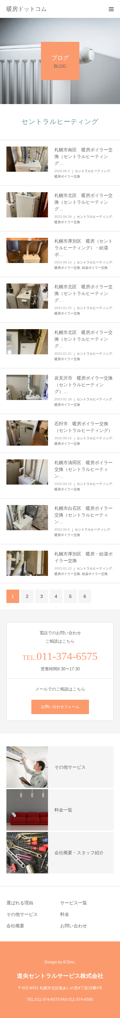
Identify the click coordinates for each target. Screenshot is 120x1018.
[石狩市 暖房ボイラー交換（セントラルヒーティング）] (27, 433)
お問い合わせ (73, 925)
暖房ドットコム (26, 9)
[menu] (111, 9)
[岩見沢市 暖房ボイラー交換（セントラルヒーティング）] (27, 387)
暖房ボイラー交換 (67, 176)
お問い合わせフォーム (60, 707)
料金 (64, 914)
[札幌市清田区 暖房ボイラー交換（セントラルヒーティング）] (27, 472)
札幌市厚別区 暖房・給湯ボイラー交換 (83, 557)
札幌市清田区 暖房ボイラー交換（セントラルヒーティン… (83, 469)
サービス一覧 (73, 902)
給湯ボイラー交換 (95, 267)
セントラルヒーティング (92, 171)
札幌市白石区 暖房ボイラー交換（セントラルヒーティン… (83, 515)
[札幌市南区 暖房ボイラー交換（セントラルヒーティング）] (27, 159)
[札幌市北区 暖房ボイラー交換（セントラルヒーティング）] (27, 205)
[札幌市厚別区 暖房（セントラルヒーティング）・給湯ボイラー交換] (27, 250)
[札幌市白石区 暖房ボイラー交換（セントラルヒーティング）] (27, 518)
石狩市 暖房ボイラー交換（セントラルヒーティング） (83, 427)
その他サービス (22, 914)
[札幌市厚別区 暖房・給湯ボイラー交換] (27, 563)
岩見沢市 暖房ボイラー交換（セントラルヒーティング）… (83, 384)
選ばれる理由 (19, 902)
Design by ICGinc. (60, 962)
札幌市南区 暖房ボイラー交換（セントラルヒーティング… (83, 156)
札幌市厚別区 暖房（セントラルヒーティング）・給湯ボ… (83, 247)
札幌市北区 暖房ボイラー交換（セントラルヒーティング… (83, 202)
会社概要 (15, 925)
